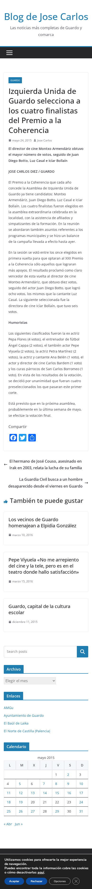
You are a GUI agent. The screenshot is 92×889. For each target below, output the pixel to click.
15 (57, 793)
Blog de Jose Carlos (46, 16)
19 (21, 802)
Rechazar (36, 881)
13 (33, 793)
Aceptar (14, 881)
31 (81, 811)
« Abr (8, 824)
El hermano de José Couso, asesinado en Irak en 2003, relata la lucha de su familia (45, 465)
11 (9, 793)
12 (21, 793)
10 (81, 783)
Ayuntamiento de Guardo (24, 715)
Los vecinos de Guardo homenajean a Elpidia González (42, 522)
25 (9, 811)
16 (69, 793)
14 (45, 793)
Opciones (60, 881)
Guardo (15, 80)
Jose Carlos (44, 140)
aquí (41, 872)
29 (57, 811)
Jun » (19, 824)
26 (21, 811)
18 (9, 802)
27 (33, 811)
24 (81, 802)
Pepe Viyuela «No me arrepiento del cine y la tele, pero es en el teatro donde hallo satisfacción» (43, 566)
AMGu (8, 707)
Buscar (82, 651)
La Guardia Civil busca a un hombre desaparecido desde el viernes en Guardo (45, 483)
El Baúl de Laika (16, 723)
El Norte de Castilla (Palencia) (27, 731)
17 (81, 793)
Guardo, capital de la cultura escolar (39, 609)
